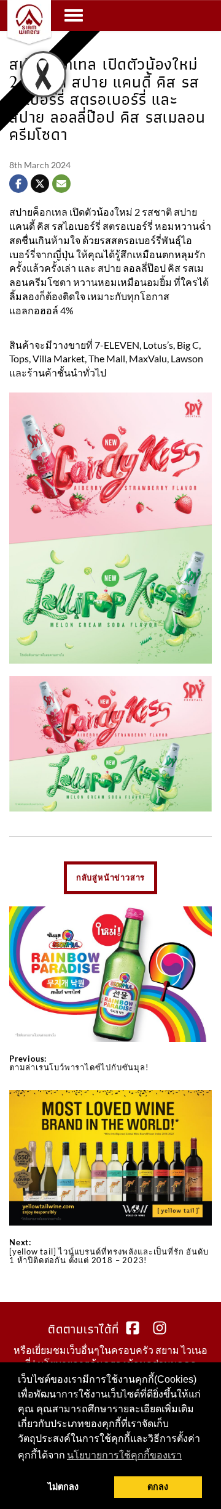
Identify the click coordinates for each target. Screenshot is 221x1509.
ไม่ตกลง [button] (63, 1487)
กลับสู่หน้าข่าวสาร (110, 877)
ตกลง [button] (157, 1487)
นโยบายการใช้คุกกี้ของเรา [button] (124, 1455)
